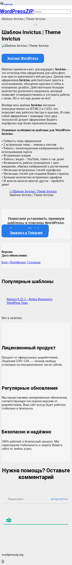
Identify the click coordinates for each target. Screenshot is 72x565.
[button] (3, 561)
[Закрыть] (35, 24)
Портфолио (17, 262)
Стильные (34, 262)
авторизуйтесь (59, 499)
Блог (5, 262)
